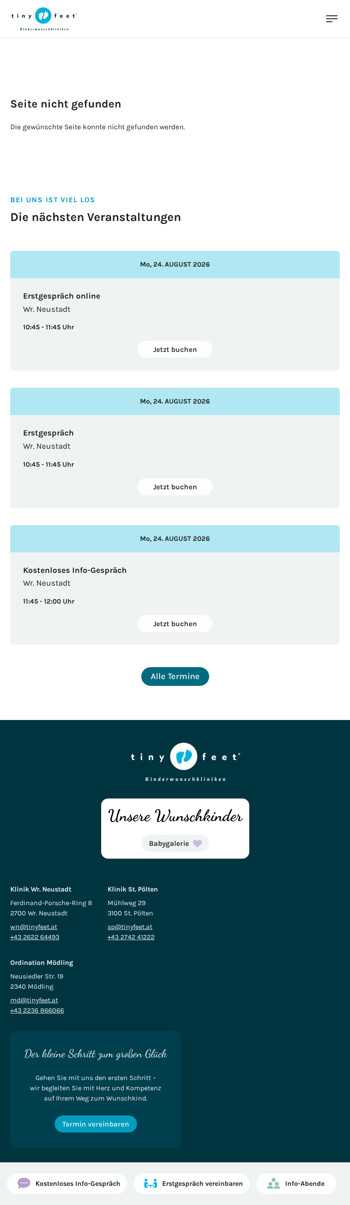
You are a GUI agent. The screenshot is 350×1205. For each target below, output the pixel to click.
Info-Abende (304, 1183)
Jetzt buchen (175, 349)
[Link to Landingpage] (44, 19)
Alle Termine (175, 676)
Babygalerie (169, 843)
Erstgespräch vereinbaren (202, 1183)
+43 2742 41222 (131, 937)
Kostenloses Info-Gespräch (77, 1183)
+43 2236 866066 (37, 1010)
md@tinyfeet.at (34, 1000)
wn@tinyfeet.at (33, 927)
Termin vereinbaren (95, 1124)
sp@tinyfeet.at (130, 927)
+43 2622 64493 (34, 937)
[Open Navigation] (331, 18)
